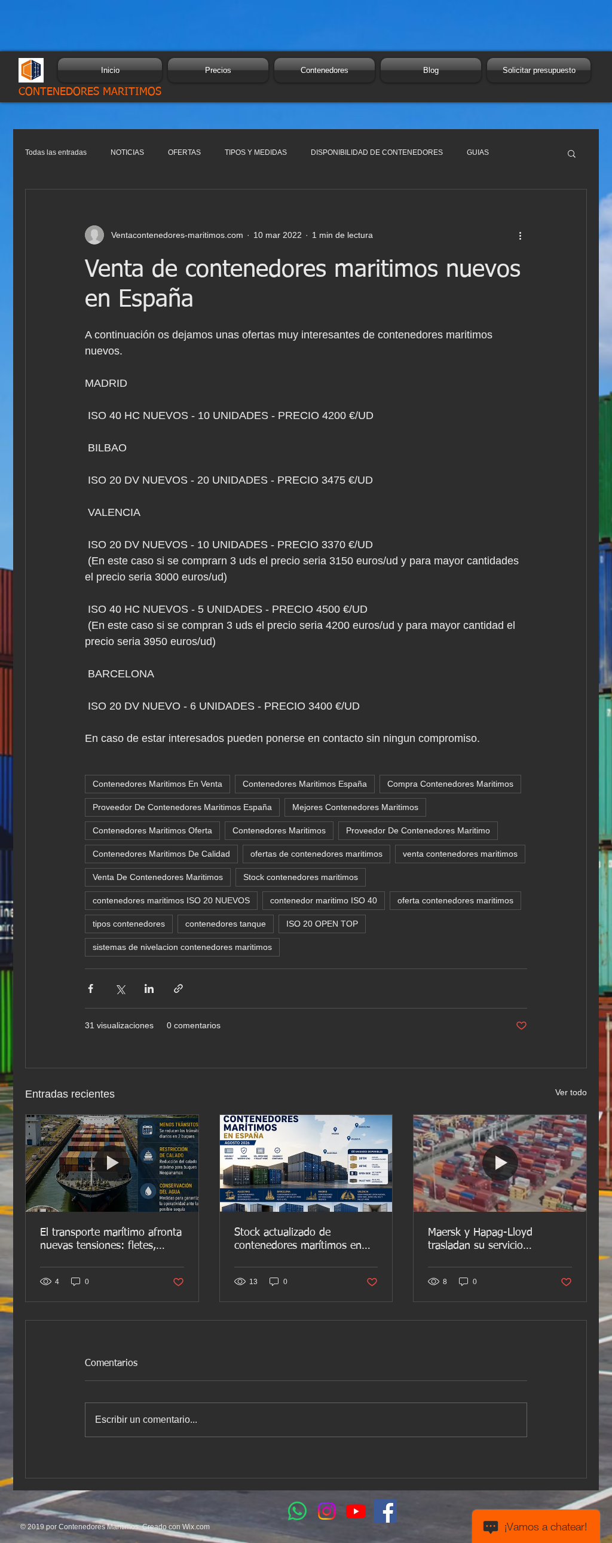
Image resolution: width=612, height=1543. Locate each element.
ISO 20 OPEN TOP (322, 923)
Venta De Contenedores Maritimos (158, 877)
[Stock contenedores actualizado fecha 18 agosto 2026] (306, 1163)
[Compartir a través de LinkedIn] (149, 988)
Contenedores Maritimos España (305, 784)
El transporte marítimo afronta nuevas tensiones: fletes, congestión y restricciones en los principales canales (111, 1239)
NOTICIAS (127, 152)
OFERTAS (184, 152)
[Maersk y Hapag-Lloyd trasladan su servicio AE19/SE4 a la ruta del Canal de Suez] (500, 1163)
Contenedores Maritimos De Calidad (161, 853)
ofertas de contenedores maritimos (316, 853)
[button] (571, 153)
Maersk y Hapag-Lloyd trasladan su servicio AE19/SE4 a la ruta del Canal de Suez (496, 1239)
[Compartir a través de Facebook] (90, 988)
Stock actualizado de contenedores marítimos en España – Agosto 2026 (298, 1239)
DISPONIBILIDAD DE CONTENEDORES (377, 152)
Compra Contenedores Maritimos (450, 784)
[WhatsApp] (297, 1511)
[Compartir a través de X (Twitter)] (120, 988)
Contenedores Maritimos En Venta (157, 784)
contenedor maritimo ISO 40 (323, 900)
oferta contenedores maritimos (455, 900)
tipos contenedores (129, 923)
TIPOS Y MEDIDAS (256, 152)
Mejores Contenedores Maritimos (355, 807)
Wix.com (196, 1527)
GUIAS (478, 152)
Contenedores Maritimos (279, 830)
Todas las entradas (56, 152)
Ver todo (571, 1092)
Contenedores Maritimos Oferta (152, 830)
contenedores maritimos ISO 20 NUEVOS (171, 900)
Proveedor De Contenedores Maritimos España (182, 807)
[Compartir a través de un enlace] (178, 988)
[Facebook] (385, 1511)
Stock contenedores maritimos (300, 877)
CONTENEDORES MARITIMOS (90, 92)
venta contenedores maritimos (460, 853)
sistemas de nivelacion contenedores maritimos (182, 947)
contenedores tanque (225, 923)
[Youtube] (356, 1511)
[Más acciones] (520, 235)
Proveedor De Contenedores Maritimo (418, 830)
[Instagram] (326, 1511)
